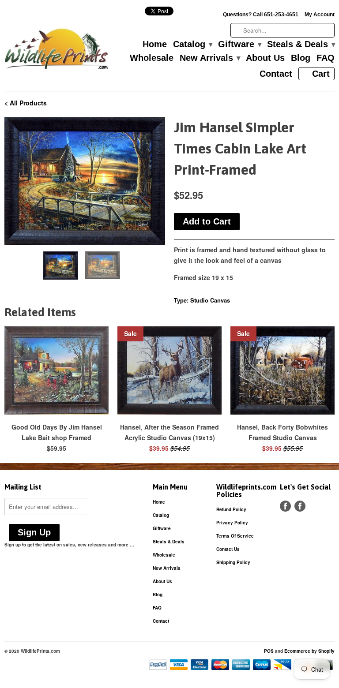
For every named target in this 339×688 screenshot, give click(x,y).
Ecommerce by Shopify (309, 651)
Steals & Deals (301, 44)
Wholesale (151, 58)
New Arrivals (210, 58)
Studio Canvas (210, 300)
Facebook (285, 506)
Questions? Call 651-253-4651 (260, 14)
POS (269, 651)
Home (155, 44)
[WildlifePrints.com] (56, 51)
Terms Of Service (235, 536)
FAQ (325, 58)
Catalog (192, 44)
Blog (300, 58)
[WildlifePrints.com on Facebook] (299, 506)
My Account (320, 14)
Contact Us (228, 549)
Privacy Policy (232, 523)
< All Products (25, 102)
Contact (276, 74)
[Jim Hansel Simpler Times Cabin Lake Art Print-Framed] (84, 181)
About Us (265, 58)
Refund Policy (231, 509)
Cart (321, 74)
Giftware (239, 44)
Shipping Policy (233, 562)
